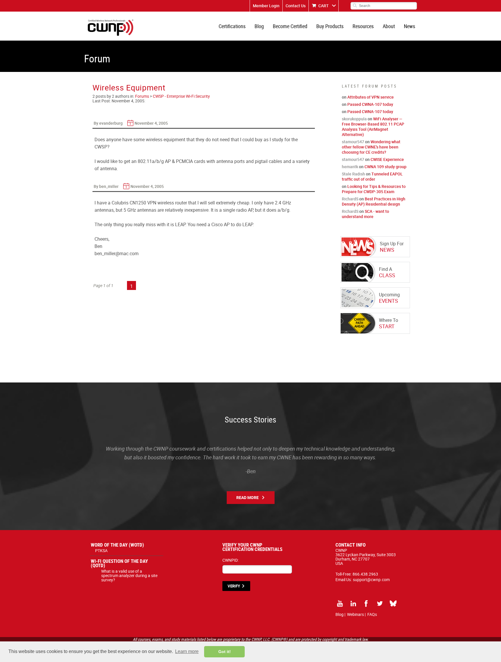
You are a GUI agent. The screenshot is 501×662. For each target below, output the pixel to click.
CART (323, 5)
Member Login (266, 5)
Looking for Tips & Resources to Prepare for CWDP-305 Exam (374, 189)
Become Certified (290, 26)
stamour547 (353, 141)
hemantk (350, 166)
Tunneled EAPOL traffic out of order (372, 176)
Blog (259, 26)
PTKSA (101, 550)
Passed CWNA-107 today (370, 104)
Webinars (355, 614)
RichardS (350, 199)
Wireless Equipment (129, 87)
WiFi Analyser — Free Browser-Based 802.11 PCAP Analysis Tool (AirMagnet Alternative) (373, 126)
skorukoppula (354, 118)
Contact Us (296, 5)
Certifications (232, 26)
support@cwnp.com (371, 579)
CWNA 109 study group (385, 166)
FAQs (372, 614)
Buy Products (330, 26)
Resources (363, 26)
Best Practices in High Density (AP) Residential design (373, 201)
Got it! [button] (224, 651)
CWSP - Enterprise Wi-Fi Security (181, 96)
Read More (247, 497)
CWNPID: (230, 560)
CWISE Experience (387, 159)
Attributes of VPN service (370, 97)
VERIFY (234, 586)
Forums (142, 96)
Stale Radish (353, 174)
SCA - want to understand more (365, 213)
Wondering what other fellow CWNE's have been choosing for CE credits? (371, 147)
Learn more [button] (187, 651)
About (389, 26)
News (409, 26)
